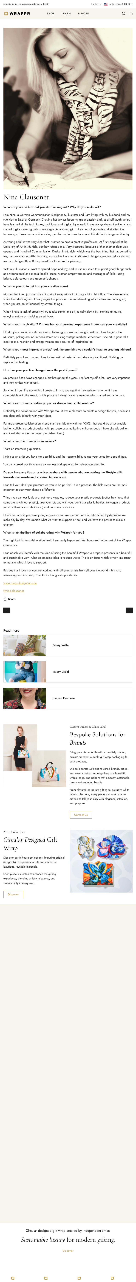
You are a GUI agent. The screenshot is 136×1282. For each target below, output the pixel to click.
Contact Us (81, 815)
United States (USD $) (119, 4)
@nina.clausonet (13, 591)
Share (11, 599)
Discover (13, 894)
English (94, 4)
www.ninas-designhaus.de (20, 583)
